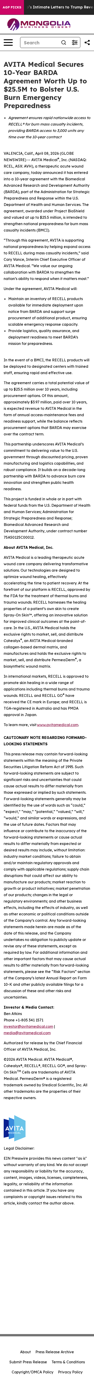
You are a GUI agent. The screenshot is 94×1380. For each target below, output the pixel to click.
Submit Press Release (28, 1362)
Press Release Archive (54, 1352)
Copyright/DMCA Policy (32, 1372)
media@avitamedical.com (27, 1033)
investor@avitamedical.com (28, 1026)
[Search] (63, 42)
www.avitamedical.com (57, 724)
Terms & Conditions (68, 1362)
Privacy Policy (70, 1372)
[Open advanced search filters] (74, 42)
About (25, 1352)
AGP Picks (12, 7)
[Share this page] (87, 42)
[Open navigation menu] (8, 42)
